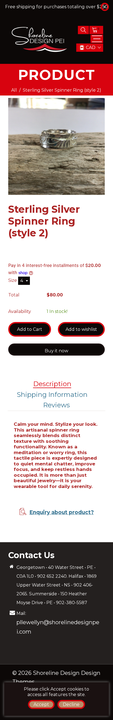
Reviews (56, 405)
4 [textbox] (21, 280)
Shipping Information (52, 395)
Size (13, 280)
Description (52, 384)
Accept (41, 704)
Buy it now (56, 350)
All (14, 90)
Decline (71, 704)
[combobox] (24, 281)
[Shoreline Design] (40, 38)
